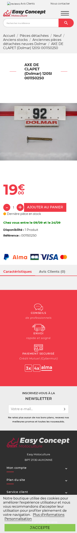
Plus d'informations (48, 515)
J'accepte (40, 527)
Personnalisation (18, 519)
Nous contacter (60, 3)
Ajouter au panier (45, 207)
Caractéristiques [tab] (17, 272)
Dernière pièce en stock (23, 214)
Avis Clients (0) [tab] (52, 272)
